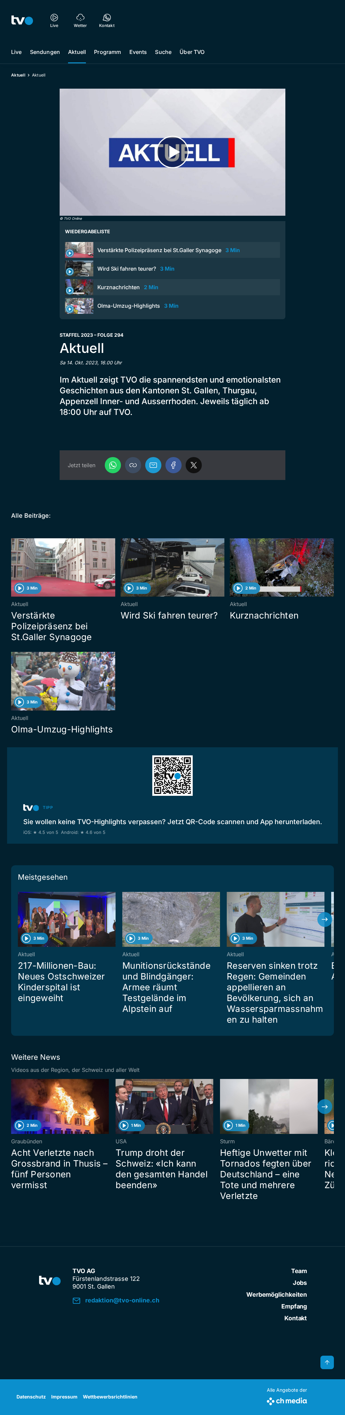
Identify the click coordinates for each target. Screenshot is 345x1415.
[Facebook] (173, 465)
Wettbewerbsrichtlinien (110, 1396)
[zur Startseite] (22, 20)
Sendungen (45, 52)
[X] (194, 465)
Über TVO (192, 52)
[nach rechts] (324, 919)
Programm (107, 52)
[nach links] (20, 919)
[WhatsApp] (113, 465)
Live (16, 52)
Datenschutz (31, 1396)
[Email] (153, 465)
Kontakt (295, 1318)
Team (299, 1270)
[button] (133, 465)
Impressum (64, 1396)
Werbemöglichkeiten (276, 1294)
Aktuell (77, 52)
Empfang (294, 1306)
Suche (163, 52)
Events (138, 52)
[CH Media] (287, 1400)
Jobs (300, 1282)
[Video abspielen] (172, 152)
